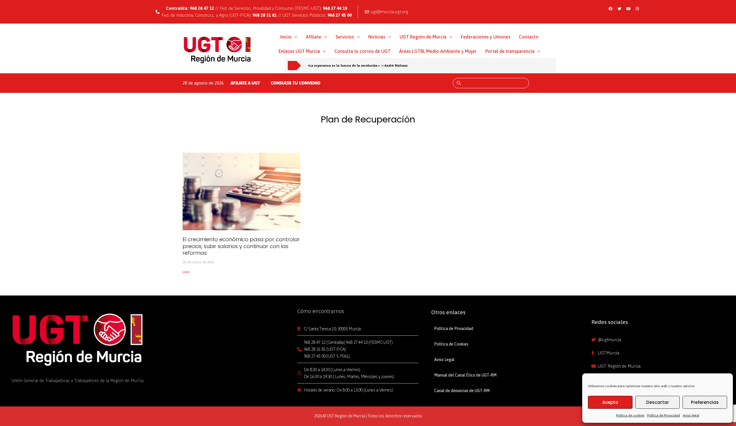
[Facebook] (610, 8)
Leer (186, 272)
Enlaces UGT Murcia (299, 51)
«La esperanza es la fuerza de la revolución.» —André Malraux (358, 65)
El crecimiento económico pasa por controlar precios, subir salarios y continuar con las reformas (241, 246)
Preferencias (705, 402)
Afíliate (313, 36)
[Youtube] (628, 8)
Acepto (610, 402)
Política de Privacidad (663, 415)
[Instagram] (637, 8)
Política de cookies (630, 415)
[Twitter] (619, 8)
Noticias (376, 36)
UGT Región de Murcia (423, 36)
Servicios (345, 36)
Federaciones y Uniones (485, 36)
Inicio (286, 36)
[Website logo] (217, 49)
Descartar (657, 402)
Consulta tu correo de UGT (362, 51)
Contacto (528, 36)
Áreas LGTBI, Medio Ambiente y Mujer (438, 51)
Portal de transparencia (509, 51)
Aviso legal (691, 415)
